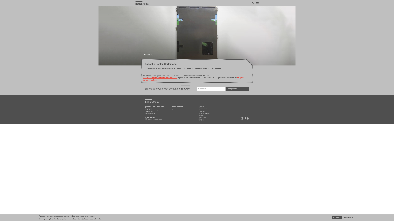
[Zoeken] (253, 3)
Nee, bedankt (348, 217)
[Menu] (257, 3)
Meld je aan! (232, 88)
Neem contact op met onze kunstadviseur (160, 78)
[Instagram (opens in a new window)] (242, 118)
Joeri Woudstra (148, 54)
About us (201, 119)
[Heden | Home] (143, 3)
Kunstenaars (203, 108)
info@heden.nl (150, 113)
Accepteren (337, 217)
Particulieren (203, 110)
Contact (201, 121)
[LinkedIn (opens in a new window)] (248, 118)
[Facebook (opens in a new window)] (245, 118)
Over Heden (202, 117)
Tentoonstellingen (204, 113)
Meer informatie (95, 219)
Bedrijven (202, 111)
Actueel (201, 115)
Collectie (201, 106)
